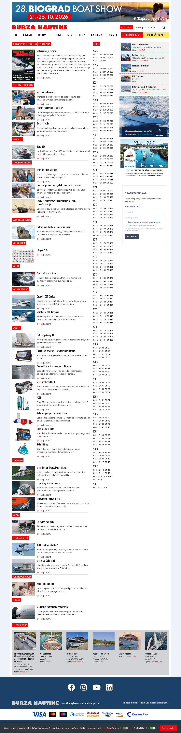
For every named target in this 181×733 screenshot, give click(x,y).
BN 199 (110, 197)
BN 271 (110, 92)
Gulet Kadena (45, 653)
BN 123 (95, 313)
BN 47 (101, 421)
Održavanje (18, 460)
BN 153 (95, 267)
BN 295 (103, 57)
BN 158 (103, 260)
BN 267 (95, 103)
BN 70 (107, 385)
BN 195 (95, 208)
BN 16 (107, 462)
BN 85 (107, 365)
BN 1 (105, 487)
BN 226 (110, 159)
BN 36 (95, 438)
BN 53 (101, 409)
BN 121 (110, 313)
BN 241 (110, 138)
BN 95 (101, 351)
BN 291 (95, 68)
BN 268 (110, 95)
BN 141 (95, 284)
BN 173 (103, 235)
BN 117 (95, 319)
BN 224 (103, 162)
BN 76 (107, 374)
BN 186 (40, 78)
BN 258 (95, 113)
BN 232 (110, 148)
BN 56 (101, 406)
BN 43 (107, 424)
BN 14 (101, 470)
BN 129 (95, 302)
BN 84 (95, 368)
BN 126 (95, 305)
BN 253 (110, 121)
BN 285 (95, 75)
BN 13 (107, 470)
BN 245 (103, 130)
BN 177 (95, 232)
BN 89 (101, 357)
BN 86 (101, 365)
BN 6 (110, 476)
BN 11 (101, 473)
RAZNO (70, 35)
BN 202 (110, 194)
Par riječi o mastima (46, 273)
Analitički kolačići (141, 728)
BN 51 (95, 417)
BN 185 (103, 217)
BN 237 (95, 145)
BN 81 (95, 371)
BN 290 (103, 68)
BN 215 (103, 176)
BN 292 (103, 60)
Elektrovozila (43, 123)
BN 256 (110, 113)
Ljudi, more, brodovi (22, 162)
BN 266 (103, 103)
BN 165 (95, 249)
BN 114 (95, 322)
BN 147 (95, 278)
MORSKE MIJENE (19, 242)
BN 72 (95, 385)
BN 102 (95, 340)
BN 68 (101, 389)
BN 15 (95, 470)
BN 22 (107, 455)
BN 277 (110, 86)
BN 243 (95, 138)
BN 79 (107, 371)
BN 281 (103, 78)
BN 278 (103, 86)
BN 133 (110, 295)
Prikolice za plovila (45, 522)
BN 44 (101, 424)
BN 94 (107, 351)
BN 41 (101, 427)
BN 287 (103, 72)
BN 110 (103, 330)
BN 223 (110, 162)
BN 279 (95, 86)
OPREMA (42, 35)
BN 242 (103, 138)
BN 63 (95, 400)
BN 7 (105, 476)
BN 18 (95, 462)
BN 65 (101, 392)
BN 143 (103, 281)
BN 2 (100, 487)
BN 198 (95, 200)
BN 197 (103, 200)
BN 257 (103, 113)
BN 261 (95, 110)
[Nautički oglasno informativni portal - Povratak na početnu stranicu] (39, 27)
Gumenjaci (17, 139)
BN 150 (95, 270)
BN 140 (103, 284)
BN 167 (103, 246)
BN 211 (110, 179)
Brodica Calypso (138, 44)
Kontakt (142, 702)
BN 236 (103, 145)
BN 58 (107, 403)
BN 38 (101, 435)
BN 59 (101, 403)
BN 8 (100, 476)
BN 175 (110, 232)
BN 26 (101, 452)
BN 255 (95, 121)
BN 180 (95, 229)
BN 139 (110, 284)
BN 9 (94, 476)
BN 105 (95, 336)
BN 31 (107, 441)
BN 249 (95, 127)
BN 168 (95, 246)
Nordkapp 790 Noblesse (48, 312)
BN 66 (95, 392)
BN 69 (95, 389)
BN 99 (95, 348)
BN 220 (110, 165)
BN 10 (107, 473)
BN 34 (107, 438)
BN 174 (95, 235)
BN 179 (103, 229)
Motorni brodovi (20, 289)
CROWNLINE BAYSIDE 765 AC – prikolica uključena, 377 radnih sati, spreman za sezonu (24, 657)
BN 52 (107, 409)
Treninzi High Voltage (47, 169)
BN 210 (95, 183)
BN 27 (95, 452)
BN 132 (95, 298)
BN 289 (110, 68)
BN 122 (103, 313)
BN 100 (110, 340)
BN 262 (110, 106)
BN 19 (107, 458)
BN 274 (110, 89)
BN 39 (95, 435)
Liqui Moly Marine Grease (49, 483)
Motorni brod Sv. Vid (139, 87)
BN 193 (110, 208)
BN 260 (103, 110)
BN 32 (101, 441)
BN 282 (95, 78)
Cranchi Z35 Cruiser (46, 296)
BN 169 (110, 243)
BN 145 (110, 278)
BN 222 (95, 165)
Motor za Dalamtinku (47, 560)
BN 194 (103, 208)
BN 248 (103, 127)
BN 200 (103, 197)
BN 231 (95, 156)
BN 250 (110, 124)
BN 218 (103, 173)
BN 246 (95, 130)
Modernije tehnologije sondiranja (52, 607)
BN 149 (103, 270)
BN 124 (110, 305)
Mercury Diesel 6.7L (46, 382)
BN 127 (110, 302)
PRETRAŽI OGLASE (155, 35)
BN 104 (103, 336)
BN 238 (110, 141)
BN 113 (103, 322)
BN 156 (95, 263)
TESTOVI (57, 35)
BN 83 (101, 368)
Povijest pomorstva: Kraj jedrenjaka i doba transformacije (57, 202)
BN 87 (95, 365)
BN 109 (110, 330)
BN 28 (107, 444)
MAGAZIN (113, 35)
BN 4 (100, 479)
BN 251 (103, 124)
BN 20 (101, 458)
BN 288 (95, 72)
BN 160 (110, 252)
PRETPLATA (96, 35)
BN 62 (101, 400)
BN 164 (103, 249)
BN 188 (103, 214)
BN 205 (110, 190)
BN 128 (103, 302)
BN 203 (103, 194)
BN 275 (103, 89)
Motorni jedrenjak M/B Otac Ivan (144, 76)
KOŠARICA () (126, 27)
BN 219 (95, 173)
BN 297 (110, 54)
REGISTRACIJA (149, 27)
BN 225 (95, 162)
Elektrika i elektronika (23, 85)
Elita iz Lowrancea (45, 429)
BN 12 (95, 473)
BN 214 (110, 176)
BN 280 (110, 78)
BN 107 (103, 333)
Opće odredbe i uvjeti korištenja (157, 702)
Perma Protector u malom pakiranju (54, 366)
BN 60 (95, 403)
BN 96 (95, 351)
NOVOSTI (27, 35)
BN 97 (107, 348)
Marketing (134, 702)
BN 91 (107, 354)
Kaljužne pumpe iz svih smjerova (52, 413)
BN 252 (95, 124)
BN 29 (101, 444)
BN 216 (95, 176)
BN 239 (103, 141)
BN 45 (95, 424)
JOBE (39, 397)
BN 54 (95, 409)
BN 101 (103, 340)
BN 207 (95, 190)
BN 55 (107, 406)
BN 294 (110, 57)
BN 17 (101, 462)
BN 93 (95, 354)
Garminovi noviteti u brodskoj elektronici (56, 351)
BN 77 (101, 374)
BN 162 (95, 252)
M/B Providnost (138, 65)
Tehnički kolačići (114, 728)
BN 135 (95, 295)
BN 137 (103, 287)
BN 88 (107, 357)
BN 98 (101, 348)
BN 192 (95, 211)
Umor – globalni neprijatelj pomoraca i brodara (59, 185)
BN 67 (107, 389)
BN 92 (101, 354)
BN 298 (103, 54)
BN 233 (103, 148)
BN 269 (103, 95)
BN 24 (95, 455)
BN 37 (107, 435)
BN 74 (101, 382)
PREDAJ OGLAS (132, 35)
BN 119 (103, 316)
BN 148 (110, 270)
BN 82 (107, 368)
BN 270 (95, 95)
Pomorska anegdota (22, 576)
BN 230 (103, 156)
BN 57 (95, 406)
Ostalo (16, 514)
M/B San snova (72, 653)
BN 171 (95, 243)
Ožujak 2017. (43, 250)
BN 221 (103, 165)
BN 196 (110, 200)
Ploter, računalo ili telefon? (50, 108)
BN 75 (95, 382)
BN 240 (95, 141)
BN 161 (103, 252)
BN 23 (101, 455)
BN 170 (103, 243)
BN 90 (95, 357)
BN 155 (103, 263)
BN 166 (110, 246)
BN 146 (103, 278)
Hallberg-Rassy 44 (45, 335)
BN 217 (110, 173)
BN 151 (110, 267)
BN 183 (95, 225)
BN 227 (103, 159)
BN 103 (110, 336)
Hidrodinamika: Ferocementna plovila (54, 227)
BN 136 (110, 287)
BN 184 (110, 217)
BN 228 (95, 159)
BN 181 (110, 225)
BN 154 (110, 263)
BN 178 (110, 229)
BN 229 (110, 156)
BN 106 (110, 333)
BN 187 (110, 214)
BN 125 (103, 305)
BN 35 (101, 438)
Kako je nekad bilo (45, 583)
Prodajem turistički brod (141, 55)
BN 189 (95, 214)
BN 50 (101, 417)
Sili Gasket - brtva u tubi (48, 499)
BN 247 (110, 127)
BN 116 (103, 319)
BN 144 (95, 281)
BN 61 (107, 400)
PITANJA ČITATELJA (20, 537)
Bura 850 (41, 146)
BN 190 (110, 211)
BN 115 (110, 319)
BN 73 (107, 382)
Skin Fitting (42, 444)
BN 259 (110, 110)
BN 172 (110, 235)
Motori (16, 266)
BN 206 (103, 190)
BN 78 (95, 374)
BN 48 (95, 421)
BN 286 (110, 72)
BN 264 (95, 106)
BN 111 (95, 330)
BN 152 (103, 267)
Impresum (126, 702)
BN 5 (94, 479)
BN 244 (110, 130)
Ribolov (16, 599)
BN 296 (95, 57)
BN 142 (110, 281)
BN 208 (110, 183)
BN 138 (95, 287)
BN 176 (103, 232)
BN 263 (103, 106)
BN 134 (103, 295)
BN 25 (107, 452)
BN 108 (95, 333)
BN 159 (95, 260)
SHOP (82, 35)
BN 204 (95, 194)
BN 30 (95, 444)
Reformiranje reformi (47, 51)
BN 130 (110, 298)
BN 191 (103, 211)
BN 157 (110, 260)
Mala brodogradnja (22, 219)
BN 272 (103, 92)
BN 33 (95, 441)
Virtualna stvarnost (46, 92)
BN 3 (94, 487)
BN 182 (103, 225)
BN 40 (107, 427)
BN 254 (103, 121)
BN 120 (95, 316)
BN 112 (110, 322)
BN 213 (95, 179)
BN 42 (95, 427)
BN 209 (103, 183)
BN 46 (107, 421)
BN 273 (95, 92)
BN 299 (95, 54)
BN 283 (110, 75)
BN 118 (110, 316)
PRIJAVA (138, 27)
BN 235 (110, 145)
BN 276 (95, 89)
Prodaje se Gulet (151, 653)
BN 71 (101, 385)
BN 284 (103, 75)
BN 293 (95, 60)
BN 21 (95, 458)
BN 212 (103, 179)
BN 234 (95, 148)
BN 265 (110, 103)
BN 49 (107, 417)
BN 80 (101, 371)
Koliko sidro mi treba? (47, 545)
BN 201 (95, 197)
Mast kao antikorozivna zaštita (51, 467)
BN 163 (110, 249)
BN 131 (103, 298)
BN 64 (107, 392)
